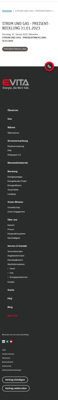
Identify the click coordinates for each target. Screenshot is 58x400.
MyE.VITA (13, 315)
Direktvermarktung (16, 146)
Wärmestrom (13, 133)
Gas (10, 119)
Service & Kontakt (17, 246)
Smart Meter (13, 190)
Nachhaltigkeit (14, 238)
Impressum (6, 358)
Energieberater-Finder (17, 181)
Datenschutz (6, 366)
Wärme (11, 127)
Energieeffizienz (15, 185)
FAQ (10, 298)
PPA (9, 151)
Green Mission (15, 202)
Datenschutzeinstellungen (11, 370)
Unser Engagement (16, 212)
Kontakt (11, 282)
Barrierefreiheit (7, 362)
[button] (3, 341)
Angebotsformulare (16, 256)
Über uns (12, 219)
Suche (11, 290)
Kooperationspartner (16, 234)
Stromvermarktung (18, 141)
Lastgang (12, 194)
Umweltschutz (14, 207)
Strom (12, 269)
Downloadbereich (15, 260)
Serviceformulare (15, 251)
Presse (11, 229)
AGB (4, 350)
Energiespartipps (15, 177)
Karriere (11, 225)
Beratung (12, 171)
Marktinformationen (16, 264)
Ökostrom (13, 110)
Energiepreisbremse (19, 277)
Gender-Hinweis (8, 354)
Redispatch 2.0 (14, 155)
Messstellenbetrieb (18, 163)
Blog (10, 307)
